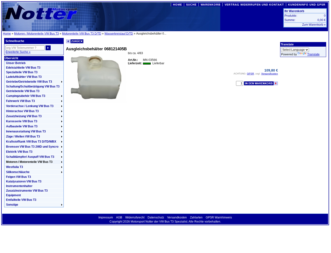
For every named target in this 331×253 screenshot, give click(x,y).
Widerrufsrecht (134, 217)
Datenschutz (156, 217)
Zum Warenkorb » (314, 24)
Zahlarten (196, 217)
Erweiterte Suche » (18, 52)
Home (7, 33)
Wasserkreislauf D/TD (118, 33)
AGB (119, 217)
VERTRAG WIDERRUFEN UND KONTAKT (254, 4)
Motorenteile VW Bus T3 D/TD (81, 33)
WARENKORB (211, 4)
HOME (177, 4)
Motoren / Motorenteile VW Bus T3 (36, 33)
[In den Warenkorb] (261, 83)
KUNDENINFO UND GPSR (306, 4)
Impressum (105, 217)
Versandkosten (269, 73)
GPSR (250, 73)
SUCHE (191, 4)
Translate (313, 54)
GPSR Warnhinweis (219, 217)
